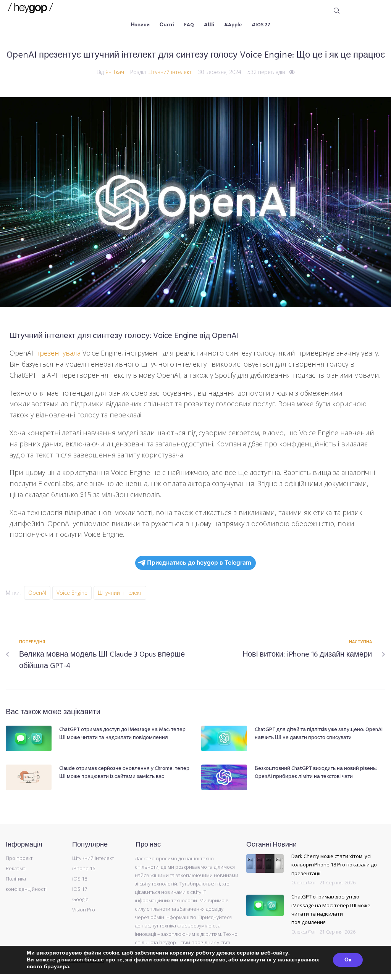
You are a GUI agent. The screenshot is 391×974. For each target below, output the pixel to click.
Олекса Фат (303, 882)
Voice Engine (72, 592)
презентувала (58, 352)
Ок (347, 959)
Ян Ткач (114, 72)
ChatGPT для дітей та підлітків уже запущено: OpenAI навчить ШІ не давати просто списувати (319, 733)
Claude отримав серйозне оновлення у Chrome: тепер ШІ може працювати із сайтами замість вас (124, 772)
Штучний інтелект (169, 72)
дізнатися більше (80, 959)
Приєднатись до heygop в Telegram (199, 562)
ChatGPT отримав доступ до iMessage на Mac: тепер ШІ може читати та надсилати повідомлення (122, 733)
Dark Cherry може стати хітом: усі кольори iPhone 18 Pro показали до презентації (334, 865)
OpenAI (37, 592)
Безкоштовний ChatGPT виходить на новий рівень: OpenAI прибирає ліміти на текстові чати (316, 772)
